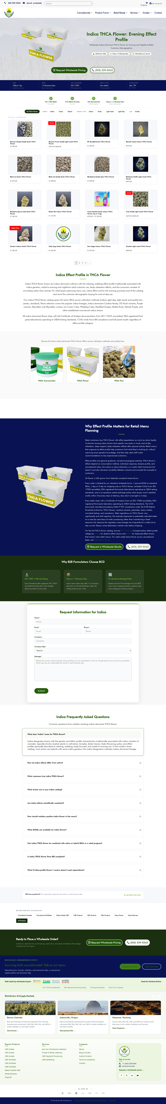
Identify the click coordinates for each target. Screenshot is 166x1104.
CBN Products (105, 915)
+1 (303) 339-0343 (129, 1063)
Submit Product (85, 1056)
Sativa (52, 111)
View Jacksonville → (67, 1031)
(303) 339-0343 (151, 966)
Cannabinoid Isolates (25, 915)
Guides (146, 12)
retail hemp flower (101, 540)
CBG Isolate (9, 1053)
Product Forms (102, 12)
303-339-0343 (14, 3)
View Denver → (13, 1031)
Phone (87, 627)
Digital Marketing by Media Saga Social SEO (90, 1101)
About (81, 1049)
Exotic (100, 111)
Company (38, 637)
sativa (97, 534)
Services (134, 12)
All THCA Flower (32, 111)
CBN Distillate (10, 1067)
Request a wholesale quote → (131, 1070)
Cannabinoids (83, 12)
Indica (61, 111)
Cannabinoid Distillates (44, 915)
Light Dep (121, 111)
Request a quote (130, 966)
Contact (158, 12)
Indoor (91, 111)
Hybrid (70, 111)
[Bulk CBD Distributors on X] (127, 1075)
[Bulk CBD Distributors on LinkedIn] (132, 1075)
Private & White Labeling (52, 1053)
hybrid (128, 534)
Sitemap (112, 1101)
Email (36, 627)
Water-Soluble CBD (62, 915)
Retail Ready (119, 12)
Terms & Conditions (87, 1060)
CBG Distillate (10, 1063)
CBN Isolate (9, 1056)
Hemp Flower (119, 915)
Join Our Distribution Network (54, 1049)
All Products (22, 921)
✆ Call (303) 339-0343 (132, 895)
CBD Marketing (48, 1060)
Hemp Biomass (133, 915)
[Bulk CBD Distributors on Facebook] (121, 1075)
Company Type (40, 646)
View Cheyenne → (119, 1028)
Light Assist (110, 111)
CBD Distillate (10, 1060)
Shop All (8, 1077)
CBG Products (91, 915)
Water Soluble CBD (12, 1070)
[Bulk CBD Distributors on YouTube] (137, 1075)
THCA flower (126, 530)
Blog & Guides (85, 1053)
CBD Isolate (9, 1049)
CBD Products (78, 915)
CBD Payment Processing (52, 1056)
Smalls (137, 111)
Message (38, 656)
